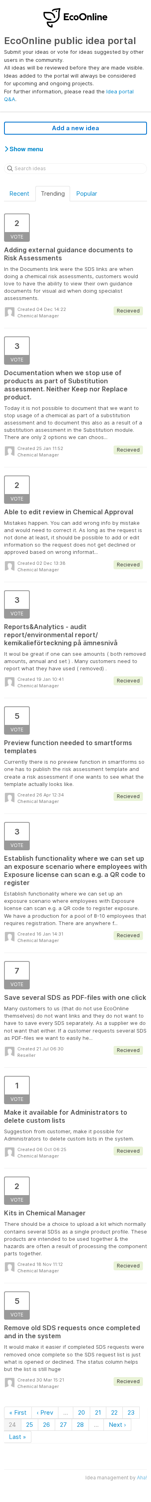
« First (18, 1412)
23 (131, 1412)
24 (12, 1424)
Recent (19, 193)
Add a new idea (75, 128)
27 (63, 1424)
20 (81, 1412)
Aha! (142, 1478)
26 (46, 1424)
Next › (117, 1424)
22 (114, 1412)
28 (80, 1424)
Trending (53, 193)
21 (98, 1412)
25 (29, 1424)
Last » (17, 1437)
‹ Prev (45, 1412)
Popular (86, 193)
